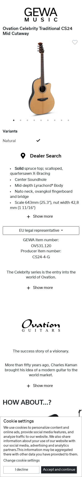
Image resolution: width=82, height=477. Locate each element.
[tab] (41, 141)
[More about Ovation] (41, 325)
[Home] (41, 14)
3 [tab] (27, 120)
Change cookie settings (21, 460)
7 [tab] (55, 120)
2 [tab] (20, 120)
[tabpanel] (41, 79)
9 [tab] (68, 120)
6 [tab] (48, 120)
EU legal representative (39, 230)
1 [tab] (14, 120)
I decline (21, 469)
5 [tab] (41, 120)
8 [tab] (61, 120)
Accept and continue (59, 469)
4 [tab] (34, 120)
